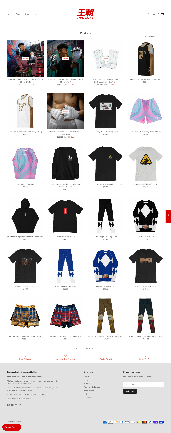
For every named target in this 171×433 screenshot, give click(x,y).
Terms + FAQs (89, 390)
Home (9, 14)
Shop (27, 14)
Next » (93, 348)
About (18, 14)
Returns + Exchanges (92, 387)
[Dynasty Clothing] (85, 13)
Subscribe (130, 391)
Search (86, 377)
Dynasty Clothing (16, 421)
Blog (85, 394)
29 (87, 348)
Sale (35, 14)
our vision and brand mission (37, 394)
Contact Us (88, 397)
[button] (168, 216)
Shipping (87, 383)
